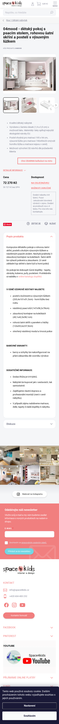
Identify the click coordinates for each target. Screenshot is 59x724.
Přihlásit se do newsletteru (19, 551)
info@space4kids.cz (19, 590)
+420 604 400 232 (18, 596)
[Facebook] (6, 604)
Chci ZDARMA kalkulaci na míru (36, 161)
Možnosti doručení (41, 188)
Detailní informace (13, 170)
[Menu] (55, 4)
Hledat (52, 12)
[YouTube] (22, 604)
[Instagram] (14, 604)
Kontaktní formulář (19, 615)
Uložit (8, 224)
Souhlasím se (28, 543)
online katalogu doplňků (30, 276)
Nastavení (29, 705)
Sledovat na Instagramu (32, 494)
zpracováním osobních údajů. (34, 543)
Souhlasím (30, 715)
